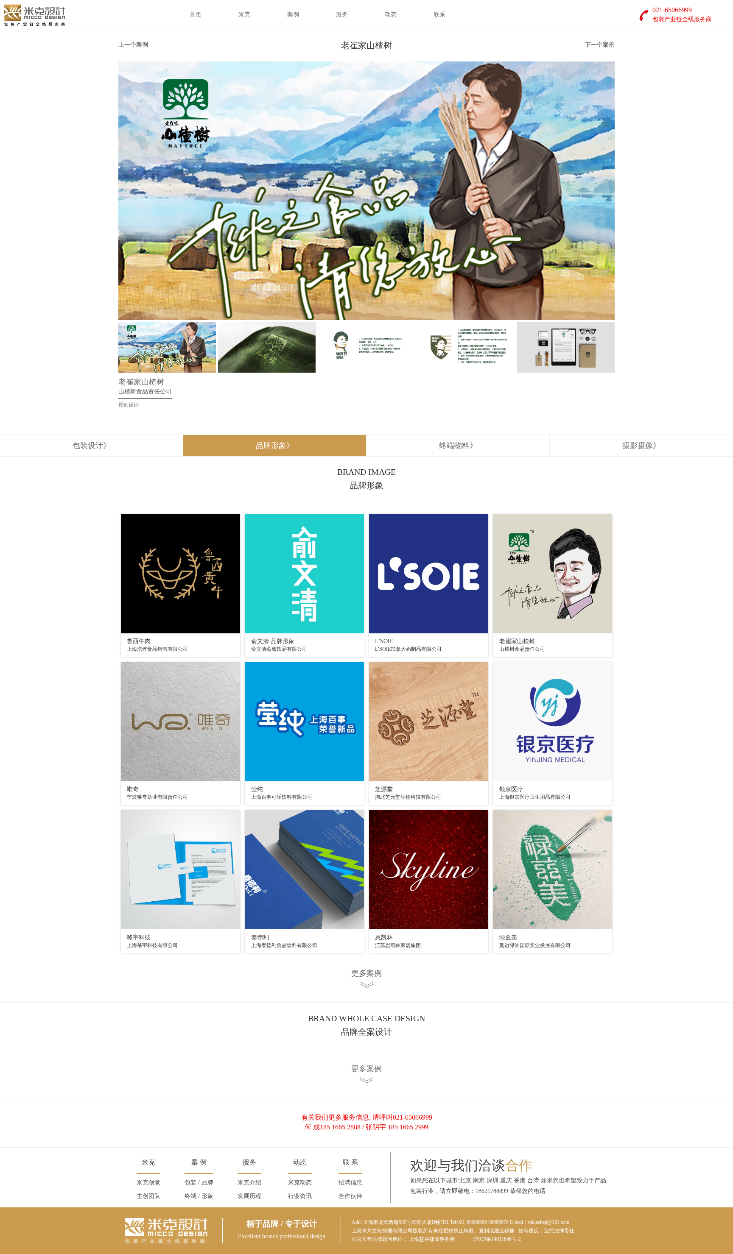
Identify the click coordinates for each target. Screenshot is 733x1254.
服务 (342, 14)
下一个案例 (600, 45)
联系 (439, 14)
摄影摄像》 (641, 445)
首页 (195, 14)
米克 (244, 14)
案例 (293, 14)
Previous (105, 191)
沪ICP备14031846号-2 (497, 1239)
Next (627, 191)
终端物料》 (458, 445)
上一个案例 (133, 45)
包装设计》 (92, 445)
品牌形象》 (275, 445)
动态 (391, 14)
